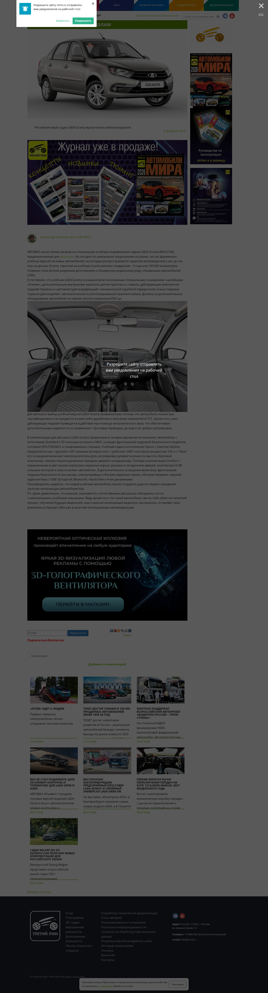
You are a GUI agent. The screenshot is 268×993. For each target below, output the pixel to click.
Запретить (63, 20)
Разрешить (83, 20)
